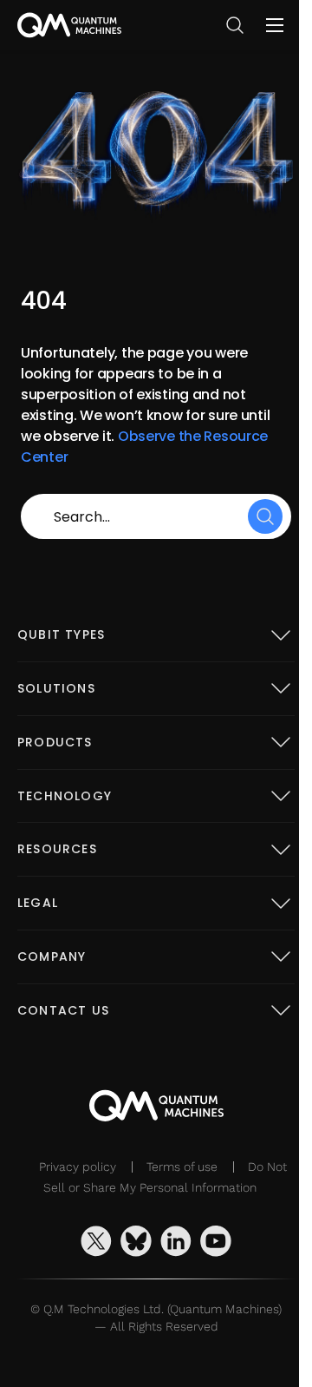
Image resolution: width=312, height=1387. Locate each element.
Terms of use (182, 1166)
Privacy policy (77, 1166)
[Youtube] (215, 1241)
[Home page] (69, 25)
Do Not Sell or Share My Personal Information (165, 1177)
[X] (96, 1241)
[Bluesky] (136, 1241)
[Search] (265, 516)
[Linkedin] (176, 1241)
